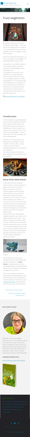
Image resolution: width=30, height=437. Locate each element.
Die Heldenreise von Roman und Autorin (13, 407)
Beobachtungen (6, 412)
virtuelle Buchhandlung (9, 282)
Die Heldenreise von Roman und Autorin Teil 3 (14, 401)
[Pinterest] (18, 423)
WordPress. (21, 432)
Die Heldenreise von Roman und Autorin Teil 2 (14, 404)
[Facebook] (11, 423)
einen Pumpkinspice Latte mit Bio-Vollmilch (13, 360)
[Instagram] (14, 423)
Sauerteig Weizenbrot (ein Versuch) (11, 409)
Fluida (15, 432)
